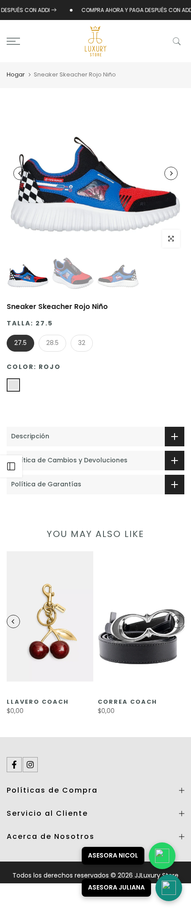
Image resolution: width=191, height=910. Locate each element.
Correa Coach (127, 702)
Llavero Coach (38, 702)
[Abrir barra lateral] (11, 466)
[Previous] (20, 173)
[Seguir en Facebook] (14, 764)
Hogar (16, 74)
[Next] (171, 173)
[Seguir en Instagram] (30, 764)
